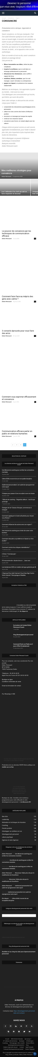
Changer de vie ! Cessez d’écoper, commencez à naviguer (17, 509)
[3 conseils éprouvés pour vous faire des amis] (19, 316)
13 (35, 336)
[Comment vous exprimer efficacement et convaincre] (19, 367)
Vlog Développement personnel (23, 634)
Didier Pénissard (6, 176)
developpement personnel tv (16, 1045)
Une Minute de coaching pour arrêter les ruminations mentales (18, 471)
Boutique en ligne (7, 679)
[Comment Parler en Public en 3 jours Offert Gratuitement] (4, 646)
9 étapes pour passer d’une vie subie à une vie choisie (18, 493)
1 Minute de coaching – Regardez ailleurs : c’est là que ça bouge (18, 500)
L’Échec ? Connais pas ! (9, 554)
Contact (21, 1047)
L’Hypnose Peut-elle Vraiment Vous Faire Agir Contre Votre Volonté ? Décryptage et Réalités (18, 574)
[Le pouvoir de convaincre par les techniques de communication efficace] (19, 216)
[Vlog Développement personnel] (7, 637)
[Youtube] (29, 1032)
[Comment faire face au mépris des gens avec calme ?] (19, 268)
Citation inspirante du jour (10, 1047)
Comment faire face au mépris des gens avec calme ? (17, 297)
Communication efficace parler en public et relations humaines (17, 432)
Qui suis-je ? (28, 1039)
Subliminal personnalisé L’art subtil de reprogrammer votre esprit (18, 486)
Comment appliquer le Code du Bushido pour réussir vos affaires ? (18, 517)
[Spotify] (14, 1032)
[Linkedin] (16, 1026)
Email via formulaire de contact (11, 685)
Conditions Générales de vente (11, 681)
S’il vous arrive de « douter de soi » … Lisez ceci (16, 560)
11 (35, 301)
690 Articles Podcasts (17, 1039)
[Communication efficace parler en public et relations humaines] (19, 417)
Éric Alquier (5, 898)
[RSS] (32, 1026)
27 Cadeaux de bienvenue (10, 1041)
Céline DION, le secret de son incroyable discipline (17, 478)
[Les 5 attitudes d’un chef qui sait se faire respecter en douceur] (15, 190)
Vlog (27, 1045)
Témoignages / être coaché (16, 1043)
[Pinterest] (26, 1026)
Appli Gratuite (29, 1047)
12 (35, 238)
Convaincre (11, 18)
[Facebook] (5, 1026)
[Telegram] (19, 1032)
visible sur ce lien (8, 767)
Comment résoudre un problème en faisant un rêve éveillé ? (18, 540)
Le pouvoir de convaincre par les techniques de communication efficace (16, 233)
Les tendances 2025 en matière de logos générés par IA (19, 567)
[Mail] (21, 1026)
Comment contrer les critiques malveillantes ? (16, 547)
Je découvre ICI (25, 802)
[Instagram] (11, 1026)
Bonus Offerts (30, 1043)
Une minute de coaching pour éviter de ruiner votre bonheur (17, 531)
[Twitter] (24, 1032)
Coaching (5, 1043)
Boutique (21, 1041)
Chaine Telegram (29, 1049)
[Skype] (8, 1032)
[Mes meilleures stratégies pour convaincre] (19, 166)
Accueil (4, 18)
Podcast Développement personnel (13, 1049)
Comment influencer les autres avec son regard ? (17, 524)
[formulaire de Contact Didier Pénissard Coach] (7, 627)
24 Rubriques (29, 1041)
